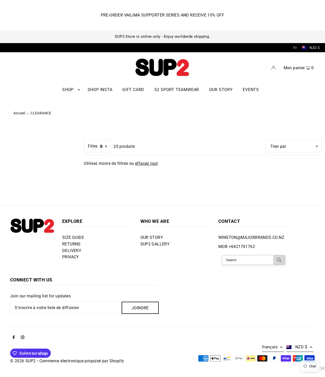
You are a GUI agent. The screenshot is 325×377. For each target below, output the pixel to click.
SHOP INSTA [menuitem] (100, 89)
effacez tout (146, 163)
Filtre (92, 146)
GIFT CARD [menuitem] (133, 89)
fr (295, 48)
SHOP (68, 89)
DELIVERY (71, 250)
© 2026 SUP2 (23, 360)
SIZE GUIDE (73, 237)
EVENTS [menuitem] (251, 89)
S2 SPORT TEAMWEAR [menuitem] (176, 89)
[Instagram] (22, 337)
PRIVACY (70, 257)
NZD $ (315, 48)
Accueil (19, 113)
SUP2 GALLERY (155, 244)
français (270, 347)
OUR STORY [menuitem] (221, 89)
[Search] (279, 260)
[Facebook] (14, 337)
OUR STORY (151, 237)
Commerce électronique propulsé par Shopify (81, 360)
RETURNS (71, 244)
